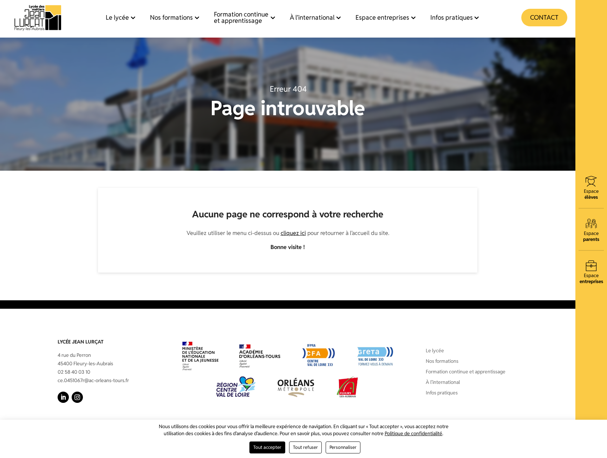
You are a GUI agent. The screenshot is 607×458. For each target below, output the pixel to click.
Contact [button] (544, 17)
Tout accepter (267, 447)
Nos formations (171, 17)
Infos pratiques (451, 17)
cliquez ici (293, 233)
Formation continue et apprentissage (241, 17)
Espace (591, 194)
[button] (63, 397)
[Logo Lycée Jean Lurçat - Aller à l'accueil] (38, 17)
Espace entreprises (382, 17)
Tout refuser (305, 447)
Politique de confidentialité (413, 433)
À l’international (312, 17)
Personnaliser (343, 447)
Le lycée (117, 17)
